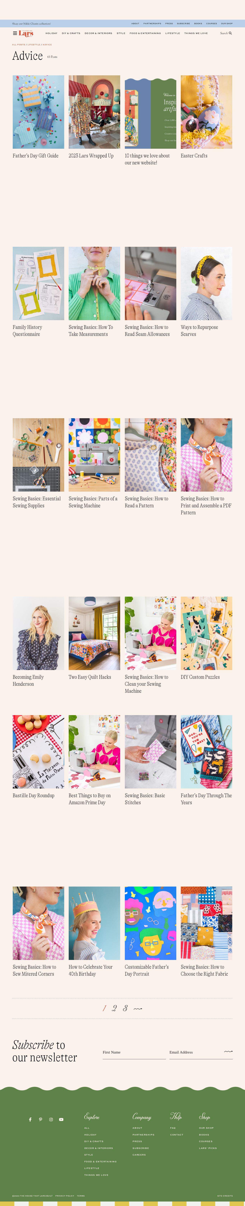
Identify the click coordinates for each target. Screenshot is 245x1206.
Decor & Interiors (98, 1148)
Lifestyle (34, 44)
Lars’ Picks (208, 1148)
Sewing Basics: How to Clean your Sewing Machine (146, 684)
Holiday (90, 1134)
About (135, 23)
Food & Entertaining (100, 1161)
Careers (139, 1154)
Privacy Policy (64, 1196)
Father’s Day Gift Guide (35, 156)
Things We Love (96, 1175)
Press (169, 23)
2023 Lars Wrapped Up (91, 156)
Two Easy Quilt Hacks (90, 677)
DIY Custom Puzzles (200, 677)
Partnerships (152, 23)
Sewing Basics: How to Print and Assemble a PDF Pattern (206, 506)
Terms (81, 1196)
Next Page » (138, 1009)
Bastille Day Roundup (33, 795)
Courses (211, 23)
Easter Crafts (194, 156)
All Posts (18, 44)
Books (198, 23)
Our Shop (227, 23)
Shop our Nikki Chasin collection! (31, 23)
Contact (176, 1134)
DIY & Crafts (94, 1141)
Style (88, 1154)
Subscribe (183, 23)
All (87, 1128)
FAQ (173, 1128)
